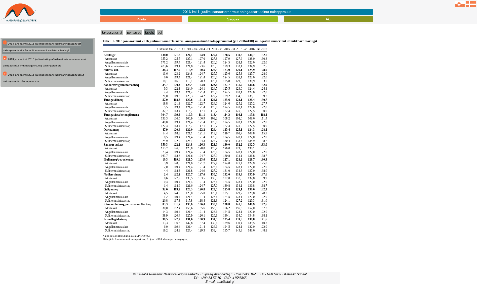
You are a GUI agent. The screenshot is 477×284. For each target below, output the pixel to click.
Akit (328, 19)
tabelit (149, 32)
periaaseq (134, 32)
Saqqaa (233, 19)
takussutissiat (112, 32)
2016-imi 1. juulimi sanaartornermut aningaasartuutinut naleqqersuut (237, 12)
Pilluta (141, 19)
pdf (160, 32)
